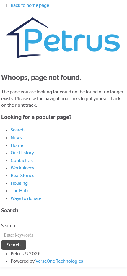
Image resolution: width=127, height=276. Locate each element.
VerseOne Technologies (59, 261)
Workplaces (22, 168)
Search (18, 130)
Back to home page (30, 5)
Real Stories (22, 175)
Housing (19, 183)
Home (17, 145)
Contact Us (22, 160)
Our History (22, 152)
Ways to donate (26, 198)
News (16, 137)
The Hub (19, 190)
